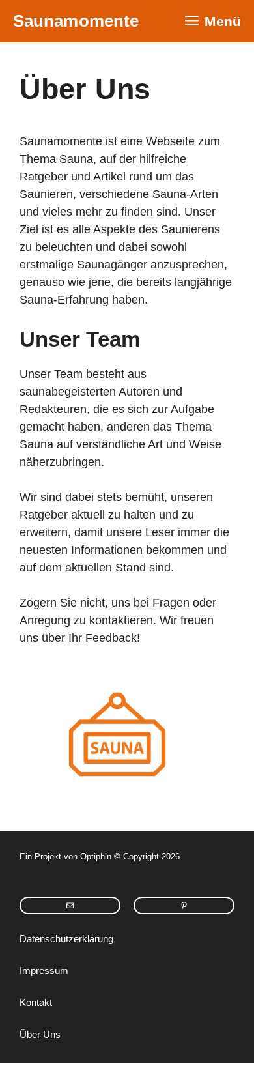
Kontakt (36, 1002)
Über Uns (40, 1034)
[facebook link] (184, 905)
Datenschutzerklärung (66, 938)
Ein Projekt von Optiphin (65, 856)
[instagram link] (70, 905)
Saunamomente (76, 21)
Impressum (44, 970)
